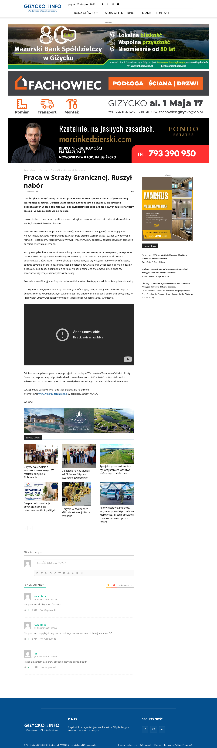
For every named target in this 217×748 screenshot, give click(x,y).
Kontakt (162, 13)
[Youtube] (118, 4)
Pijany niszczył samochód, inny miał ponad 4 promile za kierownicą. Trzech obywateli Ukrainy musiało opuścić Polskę (117, 514)
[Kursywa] (42, 573)
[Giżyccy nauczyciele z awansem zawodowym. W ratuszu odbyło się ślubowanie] (41, 454)
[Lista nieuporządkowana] (59, 573)
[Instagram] (113, 4)
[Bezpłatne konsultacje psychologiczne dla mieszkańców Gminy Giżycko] (41, 491)
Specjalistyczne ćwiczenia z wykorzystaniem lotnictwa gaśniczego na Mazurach (115, 470)
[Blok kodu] (68, 573)
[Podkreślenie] (46, 573)
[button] (103, 4)
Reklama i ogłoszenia (127, 745)
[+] (81, 573)
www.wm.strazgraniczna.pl (53, 393)
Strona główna (83, 13)
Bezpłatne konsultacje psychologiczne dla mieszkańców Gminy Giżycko (40, 506)
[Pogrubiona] (37, 573)
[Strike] (50, 573)
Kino (130, 13)
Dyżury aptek (112, 13)
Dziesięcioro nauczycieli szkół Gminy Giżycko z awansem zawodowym (76, 474)
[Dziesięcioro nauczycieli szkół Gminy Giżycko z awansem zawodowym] (79, 456)
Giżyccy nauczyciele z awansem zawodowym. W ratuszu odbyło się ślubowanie (39, 472)
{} (77, 573)
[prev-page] (26, 528)
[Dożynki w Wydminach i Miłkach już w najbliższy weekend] (79, 494)
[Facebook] (107, 4)
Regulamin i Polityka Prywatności (178, 745)
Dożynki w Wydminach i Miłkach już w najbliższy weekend (76, 512)
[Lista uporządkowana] (55, 573)
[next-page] (31, 528)
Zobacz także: (33, 437)
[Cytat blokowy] (64, 573)
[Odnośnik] (73, 573)
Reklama (145, 13)
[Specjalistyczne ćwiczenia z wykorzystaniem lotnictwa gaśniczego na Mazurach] (117, 454)
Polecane (44, 170)
